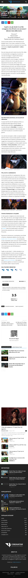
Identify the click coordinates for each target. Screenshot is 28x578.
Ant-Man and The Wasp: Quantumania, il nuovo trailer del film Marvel (21, 324)
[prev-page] (2, 370)
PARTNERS (12, 572)
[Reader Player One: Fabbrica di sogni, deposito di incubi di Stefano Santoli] (4, 472)
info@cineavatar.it (17, 562)
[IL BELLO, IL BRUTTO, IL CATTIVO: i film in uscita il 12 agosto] (4, 446)
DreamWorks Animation (9, 306)
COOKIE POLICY (18, 574)
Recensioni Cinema (13, 4)
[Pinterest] (9, 22)
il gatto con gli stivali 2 (19, 306)
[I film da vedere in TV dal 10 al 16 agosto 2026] (4, 453)
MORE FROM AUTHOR (17, 347)
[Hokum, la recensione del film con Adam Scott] (4, 358)
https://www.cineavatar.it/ (14, 340)
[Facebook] (2, 22)
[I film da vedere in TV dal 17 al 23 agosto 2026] (4, 440)
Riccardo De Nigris (6, 17)
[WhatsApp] (12, 22)
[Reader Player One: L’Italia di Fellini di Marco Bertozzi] (4, 485)
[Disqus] (14, 390)
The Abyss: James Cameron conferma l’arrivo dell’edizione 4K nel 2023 (7, 324)
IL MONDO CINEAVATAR (20, 572)
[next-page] (4, 370)
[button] (2, 2)
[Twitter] (5, 22)
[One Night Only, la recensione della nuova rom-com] (4, 352)
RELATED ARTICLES (6, 347)
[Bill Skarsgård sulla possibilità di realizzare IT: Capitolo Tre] (4, 504)
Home (2, 4)
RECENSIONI (6, 4)
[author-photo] (14, 336)
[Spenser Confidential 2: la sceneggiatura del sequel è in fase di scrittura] (4, 509)
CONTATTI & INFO (5, 572)
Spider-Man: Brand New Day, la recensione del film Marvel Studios (17, 365)
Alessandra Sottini (4, 430)
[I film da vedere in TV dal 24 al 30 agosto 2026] (14, 416)
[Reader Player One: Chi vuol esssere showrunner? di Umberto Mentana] (4, 479)
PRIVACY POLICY (10, 574)
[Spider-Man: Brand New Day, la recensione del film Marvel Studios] (4, 365)
